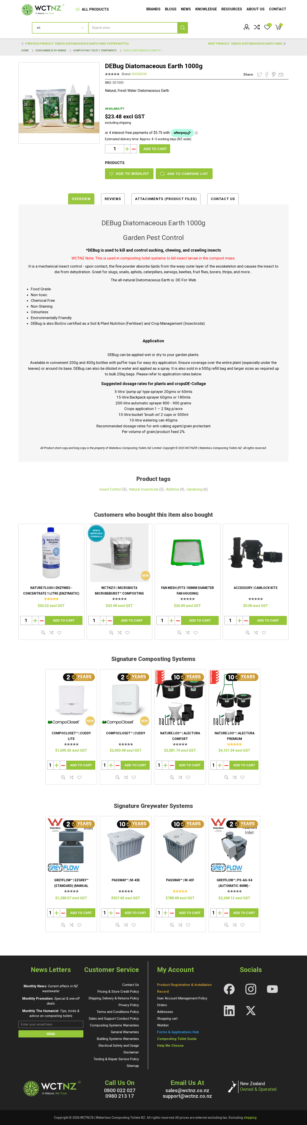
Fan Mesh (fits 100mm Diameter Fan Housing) (187, 590)
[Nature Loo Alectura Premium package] (234, 698)
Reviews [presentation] (113, 199)
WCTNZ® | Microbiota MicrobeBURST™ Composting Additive (119, 593)
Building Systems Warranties (118, 1039)
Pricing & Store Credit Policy (118, 992)
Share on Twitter (259, 74)
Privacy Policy (129, 1005)
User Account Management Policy (182, 998)
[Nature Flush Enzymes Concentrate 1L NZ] (51, 553)
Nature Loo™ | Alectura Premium (234, 736)
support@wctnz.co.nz (187, 1096)
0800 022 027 (120, 1090)
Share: (248, 74)
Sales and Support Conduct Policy (114, 1019)
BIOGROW (139, 74)
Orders (162, 1005)
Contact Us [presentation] (223, 199)
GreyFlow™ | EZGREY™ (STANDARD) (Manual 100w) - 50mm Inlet (71, 885)
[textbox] (138, 28)
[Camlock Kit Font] (256, 553)
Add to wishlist (59, 632)
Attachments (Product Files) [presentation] (166, 199)
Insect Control (110, 489)
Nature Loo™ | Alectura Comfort (180, 736)
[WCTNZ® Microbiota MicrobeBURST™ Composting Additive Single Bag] (119, 553)
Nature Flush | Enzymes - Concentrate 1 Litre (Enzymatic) (51, 590)
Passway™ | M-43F (180, 880)
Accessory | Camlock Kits (256, 588)
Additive (172, 489)
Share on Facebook (266, 74)
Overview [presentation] (81, 199)
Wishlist (163, 1025)
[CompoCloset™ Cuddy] (125, 698)
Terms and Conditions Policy (118, 1012)
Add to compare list (187, 174)
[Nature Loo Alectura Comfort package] (180, 698)
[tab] (81, 198)
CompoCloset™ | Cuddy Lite (71, 736)
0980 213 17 (119, 1096)
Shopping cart (167, 1019)
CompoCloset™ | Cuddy (125, 733)
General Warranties (125, 1032)
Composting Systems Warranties (114, 1025)
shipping (250, 1117)
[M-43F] (180, 845)
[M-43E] (125, 845)
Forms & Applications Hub (178, 1032)
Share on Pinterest (273, 74)
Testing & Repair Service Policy (116, 1059)
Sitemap (133, 1066)
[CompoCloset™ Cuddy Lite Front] (71, 698)
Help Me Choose (170, 1046)
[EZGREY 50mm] (71, 845)
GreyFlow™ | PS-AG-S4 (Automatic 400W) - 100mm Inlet (234, 885)
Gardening (194, 489)
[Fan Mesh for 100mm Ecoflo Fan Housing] (187, 553)
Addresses (165, 1012)
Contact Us (130, 985)
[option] (71, 727)
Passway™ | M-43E (126, 880)
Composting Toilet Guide (177, 1039)
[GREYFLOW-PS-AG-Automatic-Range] (234, 845)
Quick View (63, 777)
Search (182, 28)
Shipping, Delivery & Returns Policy (114, 998)
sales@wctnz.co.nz (187, 1090)
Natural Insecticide (143, 489)
